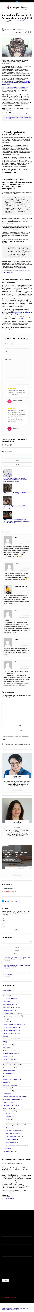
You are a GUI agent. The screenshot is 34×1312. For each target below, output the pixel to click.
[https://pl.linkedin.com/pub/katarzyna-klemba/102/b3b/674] (9, 1306)
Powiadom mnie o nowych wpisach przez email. (17, 744)
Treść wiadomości (6, 1255)
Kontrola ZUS (21, 20)
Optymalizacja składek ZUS (10, 1039)
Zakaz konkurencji (8, 1102)
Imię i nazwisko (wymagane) (9, 1232)
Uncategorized (7, 1093)
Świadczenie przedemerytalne (13, 1130)
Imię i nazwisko (9, 344)
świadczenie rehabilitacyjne (13, 1133)
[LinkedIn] (19, 764)
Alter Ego (5, 993)
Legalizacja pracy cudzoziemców (11, 1016)
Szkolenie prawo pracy (9, 1085)
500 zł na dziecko (7, 990)
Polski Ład (6, 1047)
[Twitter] (14, 764)
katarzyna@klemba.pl (10, 891)
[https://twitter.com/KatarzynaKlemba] (6, 1306)
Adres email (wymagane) (8, 1239)
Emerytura (8, 1116)
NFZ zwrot (6, 1021)
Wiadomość (8, 359)
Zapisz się (17, 930)
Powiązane (17, 456)
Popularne (17, 460)
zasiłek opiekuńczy (11, 1142)
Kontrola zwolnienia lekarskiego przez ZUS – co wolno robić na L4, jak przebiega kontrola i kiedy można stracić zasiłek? (15, 479)
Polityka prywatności (25, 1308)
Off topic (5, 1036)
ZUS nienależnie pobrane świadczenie (16, 1145)
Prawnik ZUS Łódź (8, 1059)
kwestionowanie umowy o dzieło (14, 1122)
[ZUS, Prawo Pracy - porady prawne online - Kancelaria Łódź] (17, 6)
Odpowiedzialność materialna (10, 1030)
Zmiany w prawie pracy (9, 1108)
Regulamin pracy (7, 1073)
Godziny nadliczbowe (11, 998)
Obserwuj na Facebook (10, 901)
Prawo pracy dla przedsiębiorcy (11, 1065)
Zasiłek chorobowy (11, 1139)
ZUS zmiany (6, 1148)
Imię (20, 725)
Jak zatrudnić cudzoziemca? (10, 1007)
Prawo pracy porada (8, 1067)
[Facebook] (17, 764)
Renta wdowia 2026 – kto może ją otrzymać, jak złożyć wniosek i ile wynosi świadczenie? (16, 493)
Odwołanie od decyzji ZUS (10, 1033)
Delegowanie (6, 1001)
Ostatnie (17, 464)
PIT (4, 1042)
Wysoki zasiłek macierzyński (13, 1136)
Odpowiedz (26, 541)
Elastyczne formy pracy (9, 1004)
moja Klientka (24, 323)
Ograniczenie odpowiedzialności (10, 1308)
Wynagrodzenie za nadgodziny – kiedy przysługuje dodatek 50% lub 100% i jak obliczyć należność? (16, 966)
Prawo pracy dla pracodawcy (10, 1062)
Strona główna (4, 20)
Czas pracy (6, 996)
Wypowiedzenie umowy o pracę (11, 1099)
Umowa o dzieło (7, 1088)
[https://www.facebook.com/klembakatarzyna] (3, 1306)
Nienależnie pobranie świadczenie (15, 1125)
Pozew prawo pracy (8, 1050)
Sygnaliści (5, 1082)
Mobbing (5, 1019)
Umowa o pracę (7, 1091)
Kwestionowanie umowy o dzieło (12, 1013)
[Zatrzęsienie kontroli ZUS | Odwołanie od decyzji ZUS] (17, 47)
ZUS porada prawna (13, 20)
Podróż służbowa (7, 1044)
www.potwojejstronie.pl (8, 1198)
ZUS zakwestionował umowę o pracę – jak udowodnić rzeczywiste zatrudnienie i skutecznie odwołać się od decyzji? (16, 521)
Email (6, 351)
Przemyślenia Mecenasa (9, 1070)
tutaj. (22, 318)
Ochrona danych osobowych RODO (12, 1024)
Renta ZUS (9, 1127)
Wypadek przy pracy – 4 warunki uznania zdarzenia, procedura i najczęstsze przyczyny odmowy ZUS (15, 507)
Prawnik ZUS (6, 1056)
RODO (5, 1076)
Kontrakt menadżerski (8, 1010)
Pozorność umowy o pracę (10, 1053)
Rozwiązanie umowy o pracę (10, 1079)
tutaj (18, 318)
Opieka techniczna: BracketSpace (10, 1309)
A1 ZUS (8, 1113)
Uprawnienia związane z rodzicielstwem (13, 1096)
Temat (3, 1247)
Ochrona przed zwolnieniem (10, 1027)
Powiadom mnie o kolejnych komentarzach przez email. (16, 738)
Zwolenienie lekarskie (8, 1151)
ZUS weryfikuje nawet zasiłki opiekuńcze (18, 87)
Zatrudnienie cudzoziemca (10, 1105)
